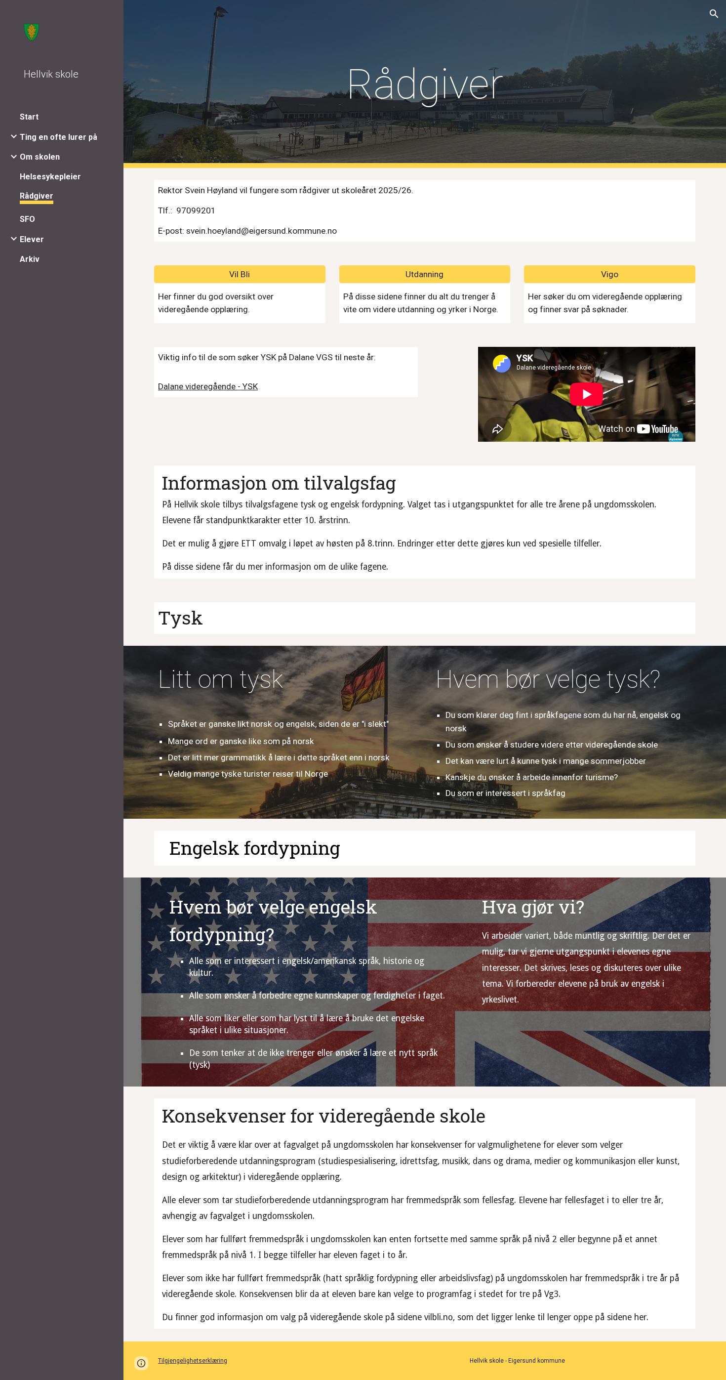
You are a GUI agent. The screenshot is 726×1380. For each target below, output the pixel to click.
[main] (424, 84)
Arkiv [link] (30, 259)
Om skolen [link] (40, 157)
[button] (714, 14)
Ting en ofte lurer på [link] (58, 137)
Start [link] (29, 117)
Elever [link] (32, 239)
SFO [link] (27, 219)
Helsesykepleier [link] (50, 176)
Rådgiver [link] (36, 196)
